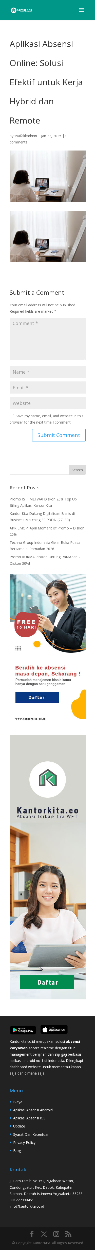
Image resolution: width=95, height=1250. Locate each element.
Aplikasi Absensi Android (33, 1110)
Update (19, 1126)
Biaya (17, 1101)
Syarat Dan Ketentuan (31, 1134)
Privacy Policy (24, 1142)
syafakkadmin (25, 135)
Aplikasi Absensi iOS (29, 1118)
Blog (17, 1150)
